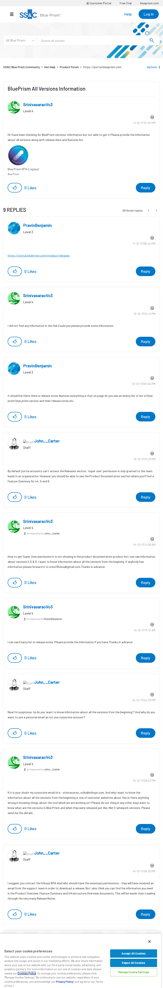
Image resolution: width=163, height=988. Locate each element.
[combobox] (98, 40)
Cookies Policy (27, 973)
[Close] (149, 941)
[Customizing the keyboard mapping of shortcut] (156, 210)
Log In (149, 14)
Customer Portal (100, 3)
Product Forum (69, 67)
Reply (145, 187)
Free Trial (126, 3)
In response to (43, 533)
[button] (15, 187)
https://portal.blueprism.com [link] (102, 67)
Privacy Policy (64, 981)
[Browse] (13, 14)
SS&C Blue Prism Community (21, 67)
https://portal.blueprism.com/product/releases (39, 255)
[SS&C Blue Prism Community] (40, 14)
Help (128, 14)
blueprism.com (149, 3)
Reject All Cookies (133, 962)
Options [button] (152, 67)
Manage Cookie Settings (133, 972)
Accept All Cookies (133, 953)
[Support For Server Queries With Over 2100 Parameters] (149, 210)
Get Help (49, 67)
